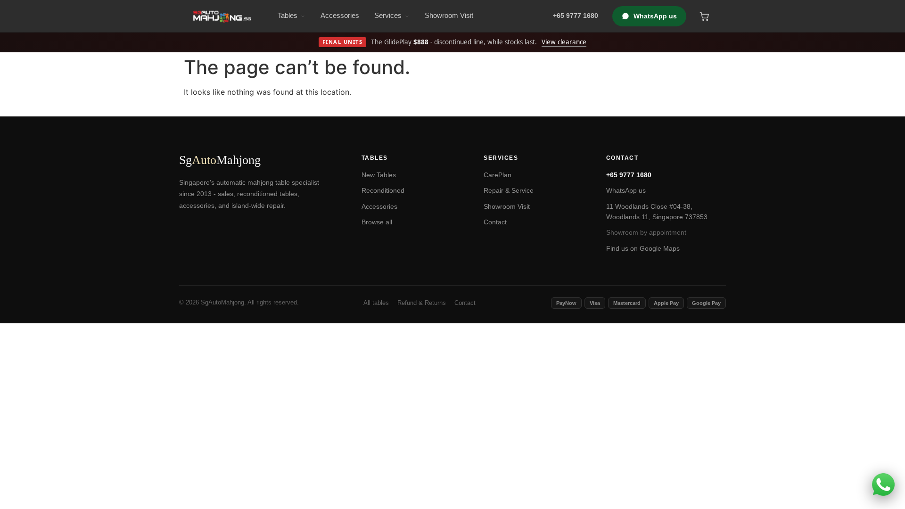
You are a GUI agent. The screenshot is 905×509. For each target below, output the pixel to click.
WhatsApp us (655, 16)
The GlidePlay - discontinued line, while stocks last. (454, 42)
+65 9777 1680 (628, 175)
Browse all (377, 222)
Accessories (340, 15)
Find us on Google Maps (643, 248)
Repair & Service (509, 190)
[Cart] (704, 16)
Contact (495, 222)
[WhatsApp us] (883, 484)
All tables (376, 302)
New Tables (379, 175)
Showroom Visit (449, 15)
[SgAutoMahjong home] (222, 16)
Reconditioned (383, 190)
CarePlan (497, 175)
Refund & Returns (421, 302)
